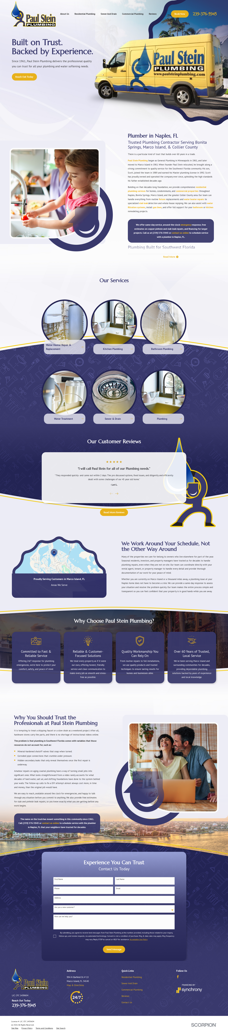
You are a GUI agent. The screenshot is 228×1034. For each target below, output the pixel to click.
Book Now (180, 13)
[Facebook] (177, 976)
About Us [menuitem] (64, 13)
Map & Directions (75, 985)
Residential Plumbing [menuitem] (85, 13)
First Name (58, 879)
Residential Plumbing (132, 977)
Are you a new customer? (64, 907)
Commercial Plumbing (132, 989)
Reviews (125, 996)
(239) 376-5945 (160, 232)
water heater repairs (194, 199)
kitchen (209, 207)
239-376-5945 (205, 13)
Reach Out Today (24, 76)
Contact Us (127, 1002)
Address (57, 898)
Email (118, 888)
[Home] (33, 13)
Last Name (120, 879)
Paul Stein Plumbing (138, 160)
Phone (57, 888)
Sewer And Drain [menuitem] (109, 13)
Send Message (114, 949)
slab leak (143, 203)
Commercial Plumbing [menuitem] (132, 13)
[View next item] (116, 493)
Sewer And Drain (129, 983)
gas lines (157, 207)
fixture (162, 199)
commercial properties (187, 191)
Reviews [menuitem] (153, 13)
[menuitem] (14, 1028)
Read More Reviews (114, 512)
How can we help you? (63, 916)
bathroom (198, 207)
